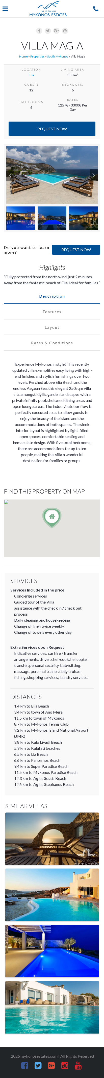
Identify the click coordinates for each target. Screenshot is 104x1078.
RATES (72, 99)
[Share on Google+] (56, 31)
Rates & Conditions (52, 342)
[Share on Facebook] (39, 31)
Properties (37, 56)
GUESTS (31, 84)
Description (52, 296)
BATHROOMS (31, 102)
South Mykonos (57, 56)
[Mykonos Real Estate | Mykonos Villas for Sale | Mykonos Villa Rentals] (48, 9)
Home (23, 56)
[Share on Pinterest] (65, 31)
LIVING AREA (72, 69)
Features (52, 311)
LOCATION (31, 69)
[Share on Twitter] (48, 31)
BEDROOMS (72, 84)
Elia (31, 75)
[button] (10, 175)
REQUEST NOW (76, 249)
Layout (52, 327)
